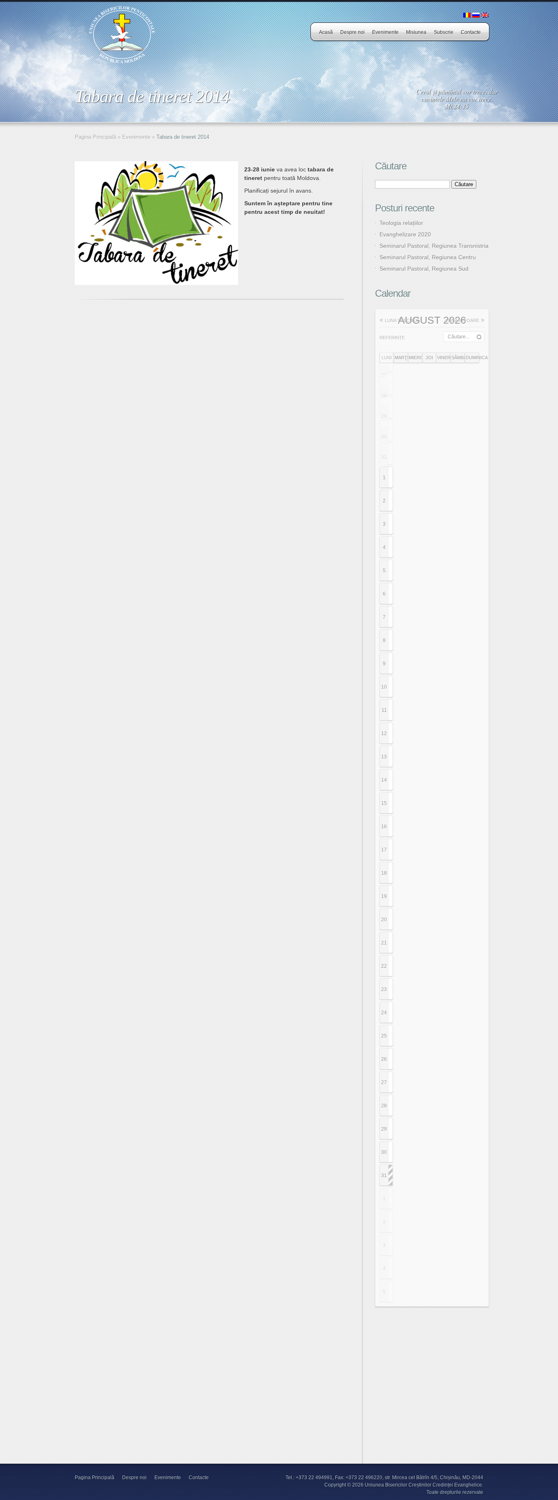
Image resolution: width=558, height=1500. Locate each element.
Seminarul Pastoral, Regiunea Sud (424, 268)
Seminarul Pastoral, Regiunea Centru (427, 257)
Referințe (392, 337)
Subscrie (443, 32)
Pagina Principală (95, 137)
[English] (484, 15)
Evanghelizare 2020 (405, 234)
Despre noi (352, 32)
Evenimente (385, 32)
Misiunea (416, 32)
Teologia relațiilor (401, 223)
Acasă (326, 32)
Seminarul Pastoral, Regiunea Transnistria (434, 245)
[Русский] (475, 15)
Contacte (471, 32)
